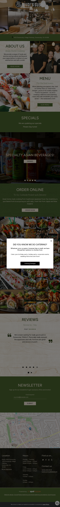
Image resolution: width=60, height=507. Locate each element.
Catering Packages (30, 263)
